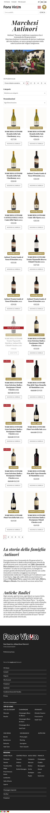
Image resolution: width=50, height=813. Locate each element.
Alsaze (40, 769)
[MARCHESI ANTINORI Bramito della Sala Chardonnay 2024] (13, 118)
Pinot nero (36, 423)
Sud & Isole (32, 755)
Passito (5, 716)
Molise (30, 766)
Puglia (30, 776)
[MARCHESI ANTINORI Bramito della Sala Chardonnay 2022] (36, 118)
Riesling (22, 740)
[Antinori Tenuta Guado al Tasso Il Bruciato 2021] (36, 285)
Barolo (5, 737)
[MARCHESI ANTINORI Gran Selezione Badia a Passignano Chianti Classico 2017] (36, 324)
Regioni (6, 752)
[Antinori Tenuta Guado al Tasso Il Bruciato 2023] (36, 159)
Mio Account (21, 2)
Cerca (42, 12)
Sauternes (41, 776)
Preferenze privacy (9, 652)
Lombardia (6, 778)
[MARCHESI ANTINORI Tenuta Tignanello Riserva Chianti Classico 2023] (36, 243)
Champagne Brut (24, 725)
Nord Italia (7, 755)
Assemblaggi (36, 170)
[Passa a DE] (8, 812)
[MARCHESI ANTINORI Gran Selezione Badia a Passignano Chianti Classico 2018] (36, 501)
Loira (39, 772)
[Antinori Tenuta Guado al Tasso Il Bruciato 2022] (13, 285)
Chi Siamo (7, 2)
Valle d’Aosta (7, 781)
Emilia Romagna (21, 769)
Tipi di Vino (8, 706)
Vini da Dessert (9, 709)
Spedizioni (6, 688)
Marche (18, 766)
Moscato (6, 713)
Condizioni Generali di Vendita (12, 692)
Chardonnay (13, 128)
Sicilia (30, 769)
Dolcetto (6, 743)
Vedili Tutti (38, 720)
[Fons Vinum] (12, 8)
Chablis (40, 762)
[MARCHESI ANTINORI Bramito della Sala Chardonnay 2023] (13, 159)
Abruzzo (30, 762)
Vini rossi (36, 379)
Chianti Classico (36, 253)
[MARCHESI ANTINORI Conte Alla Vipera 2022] (36, 201)
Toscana (19, 759)
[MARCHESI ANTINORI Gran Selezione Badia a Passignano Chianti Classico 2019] (13, 369)
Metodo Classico (40, 713)
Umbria (18, 762)
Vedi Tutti (22, 728)
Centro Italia (21, 755)
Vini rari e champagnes (10, 702)
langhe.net (13, 662)
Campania (31, 759)
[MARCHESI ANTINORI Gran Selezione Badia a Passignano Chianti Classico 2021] (13, 413)
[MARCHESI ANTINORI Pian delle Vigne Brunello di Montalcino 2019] (36, 369)
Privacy (5, 696)
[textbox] (25, 93)
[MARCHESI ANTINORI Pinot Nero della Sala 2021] (36, 413)
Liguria (5, 784)
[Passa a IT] (1, 812)
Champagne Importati (9, 790)
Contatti (14, 2)
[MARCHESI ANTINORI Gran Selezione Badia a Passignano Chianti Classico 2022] (13, 457)
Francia (41, 755)
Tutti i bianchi (24, 747)
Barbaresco (7, 740)
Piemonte (6, 759)
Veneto (5, 762)
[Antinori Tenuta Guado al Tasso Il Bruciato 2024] (13, 243)
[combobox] (25, 93)
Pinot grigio (23, 737)
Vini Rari (5, 794)
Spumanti (38, 709)
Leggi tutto (13, 353)
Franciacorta (39, 716)
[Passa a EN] (4, 812)
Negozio (5, 676)
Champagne (23, 709)
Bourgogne (41, 766)
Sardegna (31, 772)
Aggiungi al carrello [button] (13, 143)
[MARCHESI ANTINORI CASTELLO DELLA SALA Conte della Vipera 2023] (13, 201)
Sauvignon (23, 743)
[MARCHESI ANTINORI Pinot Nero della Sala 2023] (13, 501)
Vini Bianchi (24, 733)
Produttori (6, 684)
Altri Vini (41, 733)
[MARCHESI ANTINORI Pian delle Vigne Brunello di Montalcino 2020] (36, 457)
